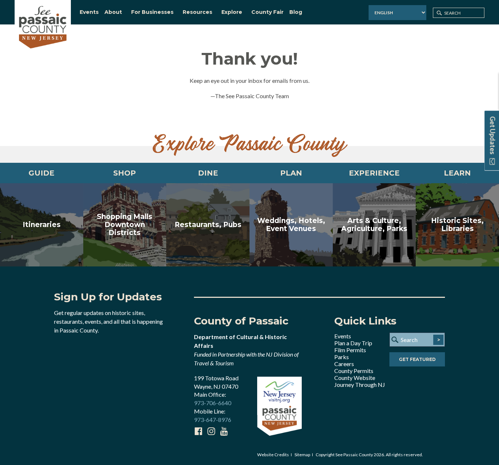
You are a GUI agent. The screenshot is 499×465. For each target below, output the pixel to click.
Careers (344, 363)
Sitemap (302, 454)
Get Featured (417, 359)
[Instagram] (211, 431)
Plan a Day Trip (353, 342)
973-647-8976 (212, 419)
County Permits (353, 370)
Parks (341, 356)
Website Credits (273, 454)
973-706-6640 (212, 402)
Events (342, 336)
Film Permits (350, 349)
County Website (354, 377)
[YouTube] (224, 431)
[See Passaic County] (42, 26)
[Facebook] (198, 431)
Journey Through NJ (359, 384)
